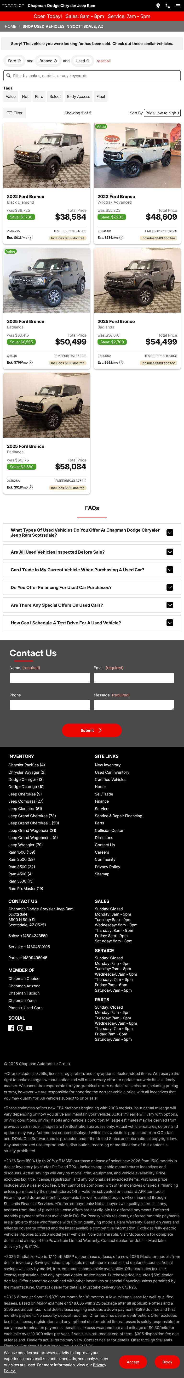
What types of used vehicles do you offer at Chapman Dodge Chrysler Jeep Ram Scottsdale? (85, 533)
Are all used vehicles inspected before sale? (58, 552)
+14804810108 (37, 946)
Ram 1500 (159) (21, 852)
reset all (104, 60)
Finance (102, 801)
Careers (102, 852)
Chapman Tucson (24, 993)
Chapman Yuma (22, 1000)
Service (101, 808)
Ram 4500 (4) (20, 874)
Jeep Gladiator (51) (25, 808)
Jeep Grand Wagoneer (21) (32, 830)
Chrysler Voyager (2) (27, 772)
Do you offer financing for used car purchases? (61, 587)
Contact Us (105, 844)
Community (105, 859)
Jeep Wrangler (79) (25, 844)
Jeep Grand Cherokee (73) (32, 815)
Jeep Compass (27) (26, 801)
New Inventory (108, 764)
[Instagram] (20, 1028)
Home (10, 26)
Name (25, 667)
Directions (104, 837)
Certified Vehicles (110, 779)
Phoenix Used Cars (25, 1007)
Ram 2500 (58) (21, 859)
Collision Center (109, 830)
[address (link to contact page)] (158, 5)
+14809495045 (33, 957)
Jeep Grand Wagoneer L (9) (33, 837)
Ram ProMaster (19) (25, 888)
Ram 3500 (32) (21, 866)
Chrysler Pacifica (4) (26, 764)
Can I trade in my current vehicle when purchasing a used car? (77, 569)
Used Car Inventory (112, 772)
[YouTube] (29, 1028)
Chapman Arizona (24, 985)
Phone (15, 695)
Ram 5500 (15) (21, 881)
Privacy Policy (107, 866)
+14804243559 (34, 935)
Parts (99, 823)
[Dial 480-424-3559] (167, 5)
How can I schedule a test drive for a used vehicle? (66, 622)
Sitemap (102, 874)
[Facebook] (11, 1028)
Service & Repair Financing (118, 815)
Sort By (136, 113)
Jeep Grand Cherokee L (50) (33, 823)
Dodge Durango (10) (26, 786)
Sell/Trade (104, 794)
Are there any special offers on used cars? (57, 605)
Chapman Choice (23, 978)
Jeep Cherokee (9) (25, 794)
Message (112, 695)
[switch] (178, 5)
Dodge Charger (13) (26, 779)
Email (109, 667)
